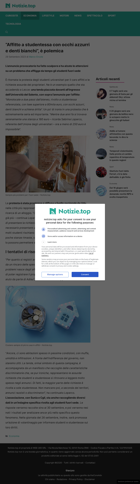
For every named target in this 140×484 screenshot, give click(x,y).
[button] (70, 242)
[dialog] (70, 242)
